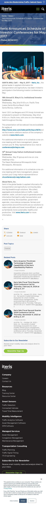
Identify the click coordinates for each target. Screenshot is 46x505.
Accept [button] (23, 501)
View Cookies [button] (14, 501)
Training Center (8, 393)
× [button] (41, 478)
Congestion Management (12, 438)
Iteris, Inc (35, 83)
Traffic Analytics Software (12, 420)
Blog (4, 390)
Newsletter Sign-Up (15, 351)
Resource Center (9, 396)
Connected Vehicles (10, 408)
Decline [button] (32, 501)
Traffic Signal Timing (10, 453)
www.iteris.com (17, 135)
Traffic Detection (8, 405)
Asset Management (10, 435)
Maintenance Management (13, 441)
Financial (7, 248)
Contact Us (6, 381)
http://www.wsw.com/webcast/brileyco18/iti (21, 130)
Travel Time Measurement (12, 411)
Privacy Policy (8, 488)
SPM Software (8, 426)
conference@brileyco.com (13, 147)
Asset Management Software (14, 423)
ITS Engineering (8, 456)
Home (4, 16)
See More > (35, 278)
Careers (5, 378)
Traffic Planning (8, 450)
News (10, 16)
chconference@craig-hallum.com (16, 177)
